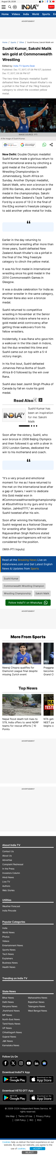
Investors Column (11, 873)
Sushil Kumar (11, 578)
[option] (28, 415)
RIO (31, 1120)
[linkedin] (36, 1063)
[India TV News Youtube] (53, 1)
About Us (7, 855)
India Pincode (9, 910)
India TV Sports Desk (24, 66)
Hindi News (8, 877)
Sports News (8, 949)
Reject (30, 1152)
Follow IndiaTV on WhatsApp (25, 602)
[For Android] (14, 1098)
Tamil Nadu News (11, 1023)
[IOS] (40, 1)
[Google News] (10, 144)
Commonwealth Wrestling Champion (24, 585)
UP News (7, 1028)
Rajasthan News (36, 1002)
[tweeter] (13, 1063)
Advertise (7, 860)
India (26, 14)
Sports (46, 14)
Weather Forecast (11, 906)
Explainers (7, 958)
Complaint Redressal (12, 864)
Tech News (8, 954)
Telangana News (36, 1006)
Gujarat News (9, 1036)
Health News (8, 967)
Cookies (6, 1142)
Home (5, 14)
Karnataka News (10, 1045)
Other (21, 42)
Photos (5, 936)
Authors (6, 886)
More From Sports (28, 636)
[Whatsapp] (44, 145)
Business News (10, 962)
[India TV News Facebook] (47, 1)
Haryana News (9, 1006)
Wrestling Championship (17, 593)
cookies (21, 1148)
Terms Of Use (25, 1116)
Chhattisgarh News (12, 1032)
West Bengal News (37, 1010)
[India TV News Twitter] (50, 1)
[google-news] (44, 1063)
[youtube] (29, 1063)
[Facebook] (5, 1063)
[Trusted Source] (28, 144)
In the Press (8, 868)
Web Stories (8, 890)
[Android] (43, 1)
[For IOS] (41, 1098)
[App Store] (41, 1079)
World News (8, 932)
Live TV (6, 881)
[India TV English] (30, 7)
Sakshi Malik (42, 593)
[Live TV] (51, 7)
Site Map (10, 1116)
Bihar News (8, 997)
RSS (39, 1120)
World (35, 14)
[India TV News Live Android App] (14, 1079)
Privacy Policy (43, 1116)
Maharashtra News (37, 997)
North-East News (11, 1019)
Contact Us (8, 851)
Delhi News (8, 1002)
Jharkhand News (11, 1010)
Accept (37, 1148)
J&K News (7, 1041)
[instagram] (21, 1063)
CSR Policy (20, 1120)
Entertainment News (12, 945)
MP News (7, 1015)
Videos (16, 14)
